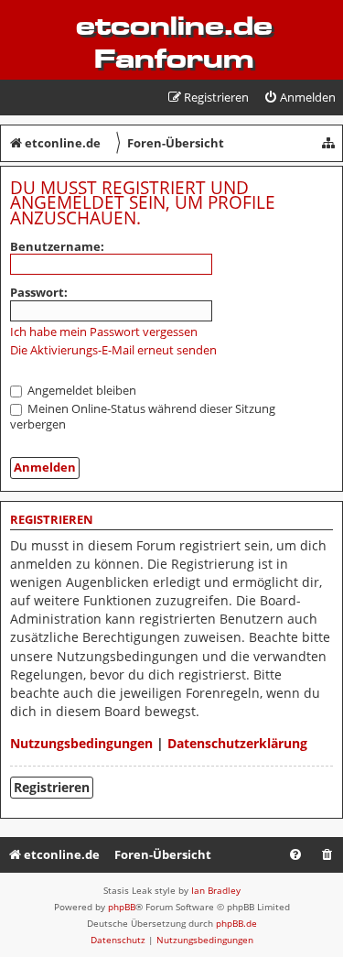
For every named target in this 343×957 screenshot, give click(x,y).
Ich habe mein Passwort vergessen (104, 332)
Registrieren (52, 787)
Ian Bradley (216, 890)
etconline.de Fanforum (174, 42)
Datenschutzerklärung (237, 743)
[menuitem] (299, 97)
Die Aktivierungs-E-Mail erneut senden (113, 350)
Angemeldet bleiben (80, 390)
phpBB (121, 906)
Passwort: (39, 292)
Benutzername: (57, 246)
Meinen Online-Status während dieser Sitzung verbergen (142, 416)
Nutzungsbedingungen (81, 743)
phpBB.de (236, 923)
